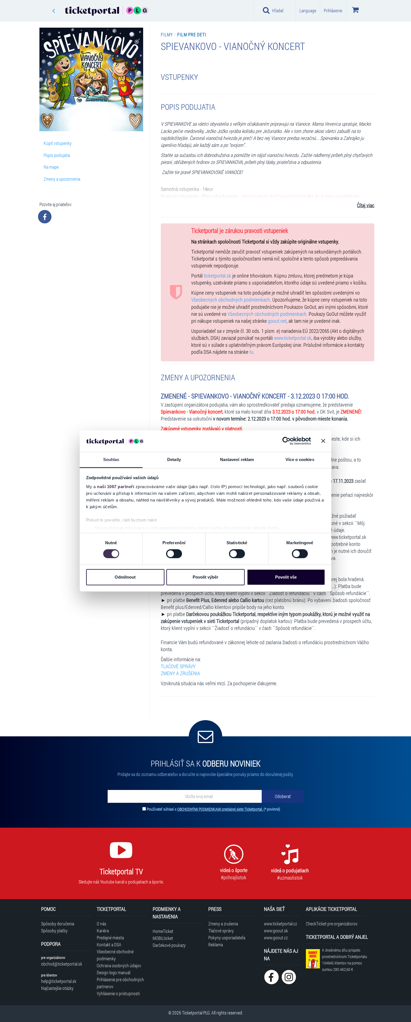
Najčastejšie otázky (57, 988)
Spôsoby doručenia (57, 924)
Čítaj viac (365, 205)
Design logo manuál (113, 972)
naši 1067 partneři (115, 486)
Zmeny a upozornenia (62, 179)
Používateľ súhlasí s (213, 809)
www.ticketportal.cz (280, 924)
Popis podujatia (57, 155)
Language (307, 10)
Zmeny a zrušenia (223, 924)
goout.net (277, 321)
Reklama (215, 944)
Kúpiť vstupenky (58, 143)
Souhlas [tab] (111, 459)
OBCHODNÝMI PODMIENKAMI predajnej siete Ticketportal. (220, 809)
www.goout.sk (276, 930)
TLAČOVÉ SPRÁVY (178, 666)
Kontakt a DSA (109, 944)
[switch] (174, 553)
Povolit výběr (205, 577)
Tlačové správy (221, 930)
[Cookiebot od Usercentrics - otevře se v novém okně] (286, 441)
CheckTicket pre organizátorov (332, 924)
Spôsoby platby (54, 930)
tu (251, 352)
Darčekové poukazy (169, 945)
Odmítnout (125, 577)
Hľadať (278, 10)
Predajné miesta (110, 937)
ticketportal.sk (217, 276)
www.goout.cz (276, 937)
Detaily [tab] (174, 459)
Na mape (51, 167)
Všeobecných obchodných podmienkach (230, 300)
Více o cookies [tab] (299, 459)
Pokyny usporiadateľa (226, 937)
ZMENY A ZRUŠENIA (180, 673)
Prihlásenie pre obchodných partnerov (120, 982)
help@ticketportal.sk (58, 981)
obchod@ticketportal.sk (61, 964)
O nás (101, 924)
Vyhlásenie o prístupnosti (118, 993)
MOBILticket (163, 938)
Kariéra (103, 930)
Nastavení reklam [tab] (237, 459)
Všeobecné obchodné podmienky (115, 955)
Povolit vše (286, 577)
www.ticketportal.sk (292, 338)
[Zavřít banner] (323, 441)
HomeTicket (163, 931)
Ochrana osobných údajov (119, 965)
